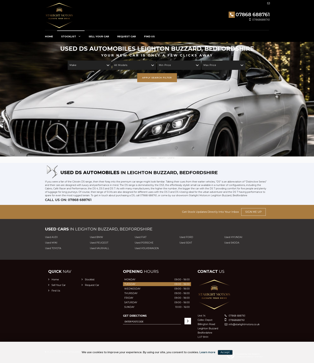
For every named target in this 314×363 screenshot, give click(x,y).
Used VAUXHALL (99, 248)
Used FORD (186, 237)
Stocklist (68, 36)
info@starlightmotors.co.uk (244, 324)
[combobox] (90, 65)
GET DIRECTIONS (135, 315)
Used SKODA (231, 242)
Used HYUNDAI (233, 237)
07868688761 (261, 19)
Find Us (149, 36)
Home (49, 36)
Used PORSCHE (144, 242)
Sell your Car (99, 36)
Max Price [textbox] (209, 65)
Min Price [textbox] (165, 65)
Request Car (126, 36)
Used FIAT (140, 237)
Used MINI (51, 242)
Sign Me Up (253, 211)
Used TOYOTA (53, 248)
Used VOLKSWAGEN (147, 248)
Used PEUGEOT (99, 242)
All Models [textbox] (120, 65)
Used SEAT (185, 242)
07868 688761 (253, 14)
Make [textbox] (73, 65)
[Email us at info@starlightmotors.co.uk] (268, 3)
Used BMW (96, 237)
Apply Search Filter (157, 77)
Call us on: (68, 200)
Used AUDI (51, 237)
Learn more (207, 352)
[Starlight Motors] (59, 15)
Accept (225, 352)
